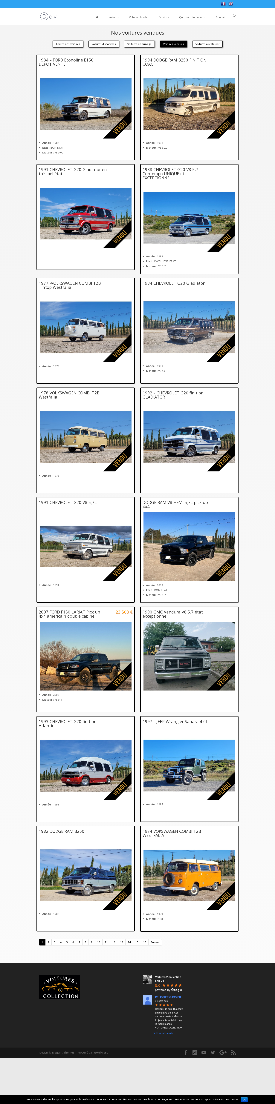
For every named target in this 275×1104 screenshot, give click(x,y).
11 (106, 942)
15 (136, 942)
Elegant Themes (63, 1052)
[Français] (223, 5)
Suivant (155, 942)
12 (113, 942)
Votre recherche (138, 17)
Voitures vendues (173, 44)
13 (121, 942)
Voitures (114, 17)
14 (129, 942)
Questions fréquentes (192, 17)
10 (98, 942)
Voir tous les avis (163, 1033)
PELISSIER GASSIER (168, 997)
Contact (220, 17)
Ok (244, 1099)
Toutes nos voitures (68, 44)
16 (144, 942)
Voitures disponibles (104, 44)
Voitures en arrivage (139, 44)
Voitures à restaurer (207, 44)
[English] (230, 5)
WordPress (101, 1052)
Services (164, 17)
